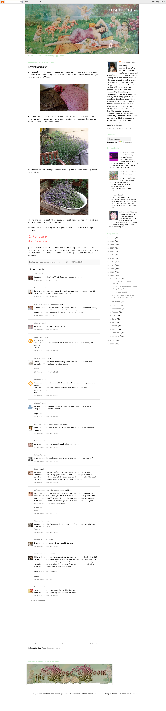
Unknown (37, 380)
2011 (112, 269)
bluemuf (37, 403)
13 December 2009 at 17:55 (46, 579)
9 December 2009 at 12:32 (45, 297)
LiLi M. (37, 323)
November (116, 302)
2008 (112, 340)
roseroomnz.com (128, 63)
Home (30, 56)
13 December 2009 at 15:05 (46, 546)
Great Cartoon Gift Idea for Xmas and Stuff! (123, 297)
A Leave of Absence (128, 212)
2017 (112, 248)
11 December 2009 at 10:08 (46, 433)
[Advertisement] (64, 622)
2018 (112, 245)
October (116, 305)
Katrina (37, 288)
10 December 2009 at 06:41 (46, 351)
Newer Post (34, 644)
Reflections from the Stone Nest (49, 490)
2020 (112, 238)
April (115, 326)
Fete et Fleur (40, 358)
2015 (112, 255)
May (114, 322)
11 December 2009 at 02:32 (46, 396)
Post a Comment (38, 601)
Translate (127, 142)
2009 (112, 276)
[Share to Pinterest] (81, 262)
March (115, 329)
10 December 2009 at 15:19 (46, 372)
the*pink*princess (42, 554)
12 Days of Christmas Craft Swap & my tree (124, 288)
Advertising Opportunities (55, 56)
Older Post (94, 644)
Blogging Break (116, 195)
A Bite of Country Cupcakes (46, 304)
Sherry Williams (41, 540)
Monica (37, 587)
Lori (36, 274)
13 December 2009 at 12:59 (46, 532)
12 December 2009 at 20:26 (46, 461)
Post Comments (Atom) (51, 648)
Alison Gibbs (39, 521)
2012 (112, 265)
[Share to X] (76, 262)
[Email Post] (67, 262)
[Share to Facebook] (79, 262)
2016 (112, 251)
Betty (36, 469)
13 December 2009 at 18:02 (46, 596)
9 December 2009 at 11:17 (45, 280)
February (116, 333)
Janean (37, 441)
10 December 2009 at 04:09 (46, 330)
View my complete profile (119, 129)
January (116, 336)
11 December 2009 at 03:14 (46, 417)
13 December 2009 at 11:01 (46, 513)
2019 (112, 241)
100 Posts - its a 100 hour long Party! (127, 174)
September (117, 309)
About (38, 56)
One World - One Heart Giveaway (126, 154)
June (114, 319)
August (115, 312)
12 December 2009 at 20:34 (46, 483)
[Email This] (72, 262)
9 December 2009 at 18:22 (45, 315)
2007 (112, 344)
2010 (112, 272)
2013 (112, 262)
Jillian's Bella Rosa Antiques (48, 424)
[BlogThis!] (74, 262)
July (114, 315)
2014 (112, 258)
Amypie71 (38, 455)
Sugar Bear (39, 337)
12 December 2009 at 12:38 (46, 447)
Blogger (133, 694)
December (116, 279)
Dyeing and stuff (119, 292)
